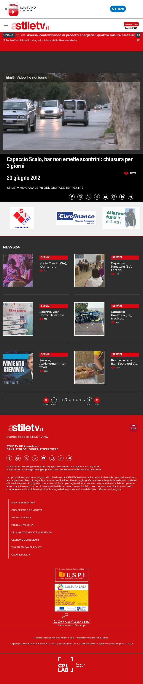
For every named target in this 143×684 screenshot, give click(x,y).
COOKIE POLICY (20, 554)
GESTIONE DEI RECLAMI (25, 539)
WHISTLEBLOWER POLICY (26, 547)
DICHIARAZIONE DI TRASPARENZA (31, 532)
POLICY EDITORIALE (23, 502)
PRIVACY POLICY (21, 517)
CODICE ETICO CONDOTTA (26, 510)
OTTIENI (118, 8)
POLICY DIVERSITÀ (22, 525)
